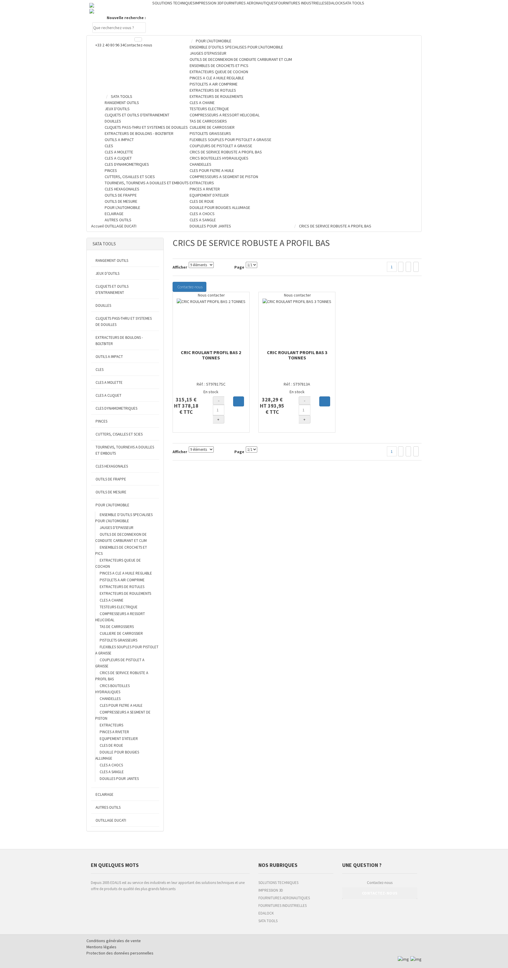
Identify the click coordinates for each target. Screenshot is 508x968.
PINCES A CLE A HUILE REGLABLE (126, 573)
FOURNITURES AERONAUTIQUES (284, 897)
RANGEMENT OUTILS (112, 260)
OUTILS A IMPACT (109, 356)
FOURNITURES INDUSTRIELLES (282, 905)
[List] (408, 267)
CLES (99, 369)
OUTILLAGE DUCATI (111, 820)
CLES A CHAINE (111, 600)
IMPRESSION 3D (270, 890)
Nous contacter (211, 295)
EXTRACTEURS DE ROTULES (122, 586)
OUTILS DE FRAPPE (111, 479)
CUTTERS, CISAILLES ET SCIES (119, 434)
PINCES (101, 421)
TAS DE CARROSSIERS (117, 626)
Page (239, 267)
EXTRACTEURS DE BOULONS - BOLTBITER (119, 340)
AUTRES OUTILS (108, 807)
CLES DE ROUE (111, 745)
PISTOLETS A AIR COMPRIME (122, 579)
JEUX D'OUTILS (107, 273)
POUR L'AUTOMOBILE (112, 505)
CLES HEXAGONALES (112, 466)
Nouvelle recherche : (126, 17)
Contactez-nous (138, 45)
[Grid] (400, 267)
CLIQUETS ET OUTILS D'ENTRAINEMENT (112, 289)
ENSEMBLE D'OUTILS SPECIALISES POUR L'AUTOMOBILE (124, 517)
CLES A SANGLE (112, 771)
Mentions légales (101, 946)
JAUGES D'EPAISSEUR (116, 527)
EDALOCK (266, 913)
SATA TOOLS (268, 920)
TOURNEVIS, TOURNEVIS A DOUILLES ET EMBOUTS (125, 450)
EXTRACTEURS (111, 725)
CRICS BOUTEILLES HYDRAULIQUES (112, 688)
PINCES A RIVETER (114, 731)
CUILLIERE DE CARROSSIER (121, 633)
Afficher (180, 267)
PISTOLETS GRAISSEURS (118, 640)
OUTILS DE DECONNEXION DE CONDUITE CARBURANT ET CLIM (121, 537)
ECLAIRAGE (104, 794)
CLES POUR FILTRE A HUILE (121, 705)
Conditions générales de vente (113, 940)
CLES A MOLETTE (109, 382)
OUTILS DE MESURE (111, 492)
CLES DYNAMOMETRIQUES (116, 408)
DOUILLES (103, 305)
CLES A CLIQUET (108, 395)
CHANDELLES (110, 698)
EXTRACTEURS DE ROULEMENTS (125, 593)
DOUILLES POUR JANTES (119, 778)
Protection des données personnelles (119, 953)
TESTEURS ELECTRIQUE (119, 606)
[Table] (416, 267)
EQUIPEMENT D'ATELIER (119, 738)
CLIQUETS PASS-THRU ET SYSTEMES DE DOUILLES (124, 321)
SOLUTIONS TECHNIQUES (278, 882)
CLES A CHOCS (111, 765)
